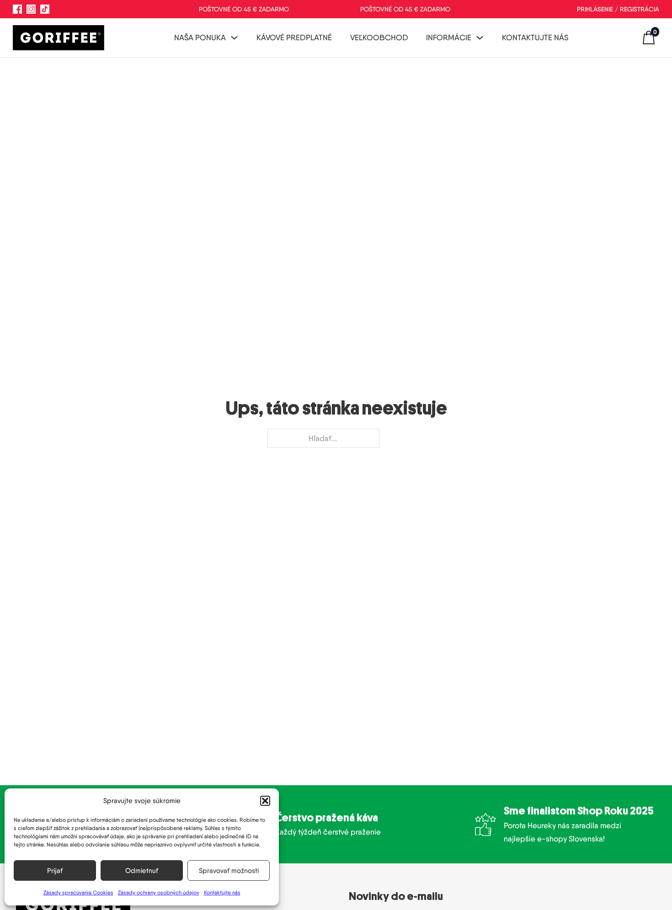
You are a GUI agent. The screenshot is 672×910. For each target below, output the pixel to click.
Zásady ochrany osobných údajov (158, 892)
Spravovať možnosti (229, 871)
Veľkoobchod (379, 37)
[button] (265, 800)
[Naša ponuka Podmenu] (234, 38)
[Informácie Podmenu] (480, 38)
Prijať (55, 871)
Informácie (448, 37)
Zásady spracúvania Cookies (78, 892)
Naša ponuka (200, 37)
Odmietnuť (141, 871)
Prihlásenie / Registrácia (618, 9)
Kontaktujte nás (222, 892)
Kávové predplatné (294, 37)
